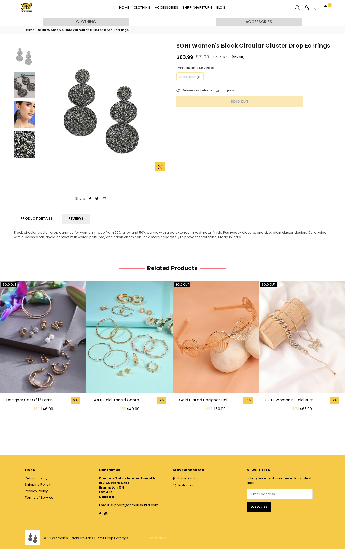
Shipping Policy (38, 484)
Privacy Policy (36, 491)
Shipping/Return (197, 7)
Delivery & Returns (196, 90)
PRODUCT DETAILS (36, 218)
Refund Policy (36, 478)
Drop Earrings (190, 77)
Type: (195, 68)
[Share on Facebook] (90, 198)
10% (248, 400)
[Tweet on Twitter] (97, 198)
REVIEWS (76, 218)
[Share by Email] (104, 198)
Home (124, 7)
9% (75, 400)
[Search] (297, 7)
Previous (41, 108)
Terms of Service (39, 497)
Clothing (142, 7)
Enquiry (227, 90)
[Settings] (306, 7)
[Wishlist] (316, 7)
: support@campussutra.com (134, 505)
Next (164, 108)
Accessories (166, 7)
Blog (220, 7)
